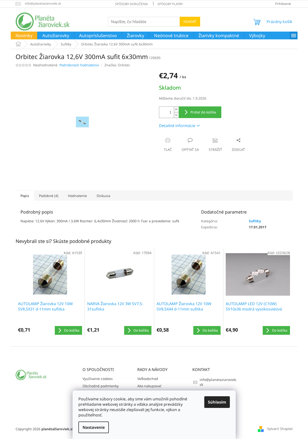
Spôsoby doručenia (131, 4)
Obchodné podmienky (101, 386)
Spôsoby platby (170, 4)
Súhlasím (217, 402)
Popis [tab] (24, 195)
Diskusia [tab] (103, 195)
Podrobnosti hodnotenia (79, 65)
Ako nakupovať (149, 386)
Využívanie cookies (98, 378)
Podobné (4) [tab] (48, 195)
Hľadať (190, 21)
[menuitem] (24, 36)
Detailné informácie (177, 125)
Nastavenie (94, 427)
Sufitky (255, 221)
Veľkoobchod (147, 378)
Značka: (117, 65)
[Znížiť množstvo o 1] (176, 115)
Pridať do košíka (203, 112)
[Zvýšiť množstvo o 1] (176, 109)
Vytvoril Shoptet (280, 428)
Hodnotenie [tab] (77, 195)
